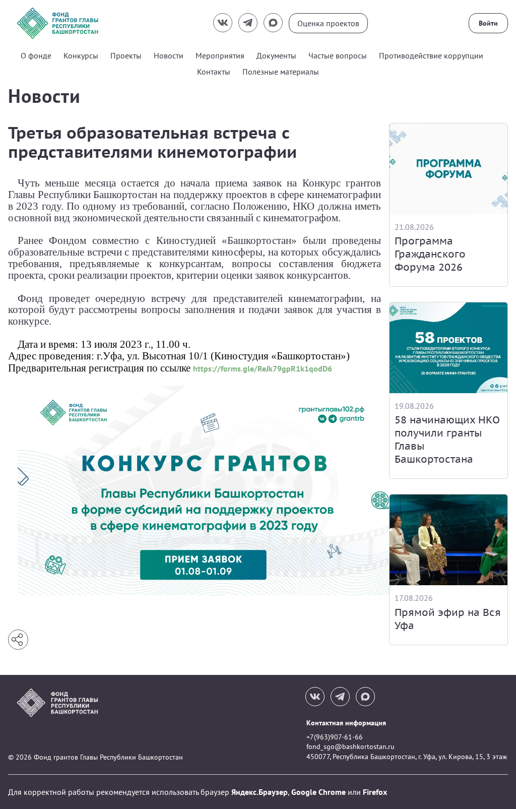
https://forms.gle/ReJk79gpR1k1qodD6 (262, 368)
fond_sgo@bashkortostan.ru (350, 746)
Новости (168, 55)
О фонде (36, 55)
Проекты (126, 55)
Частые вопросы (337, 55)
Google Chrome (318, 792)
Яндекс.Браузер (259, 792)
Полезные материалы (280, 72)
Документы (276, 55)
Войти (488, 23)
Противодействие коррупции (431, 55)
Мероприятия (220, 55)
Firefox (375, 792)
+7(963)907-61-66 (334, 736)
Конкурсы (80, 55)
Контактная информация (346, 722)
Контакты (213, 72)
